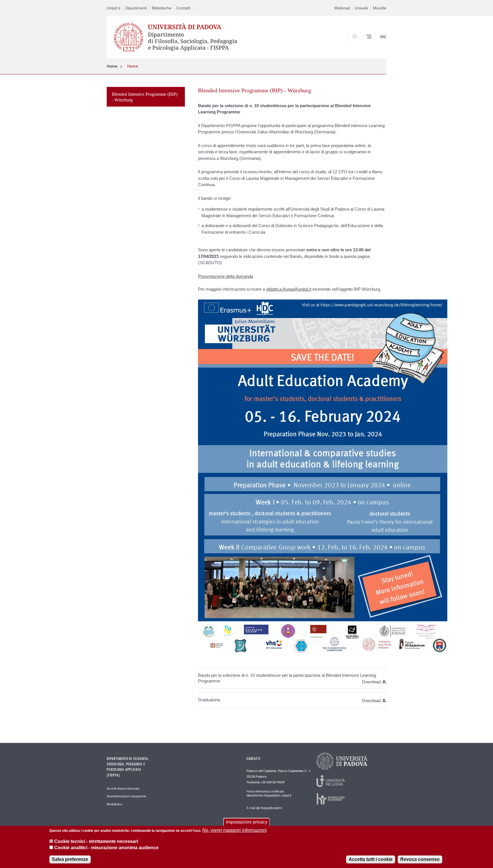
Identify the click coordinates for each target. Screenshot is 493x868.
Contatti (183, 8)
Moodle (379, 8)
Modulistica (114, 804)
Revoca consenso (420, 859)
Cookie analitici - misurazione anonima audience (106, 847)
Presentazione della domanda (225, 276)
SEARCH (376, 45)
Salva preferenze (70, 859)
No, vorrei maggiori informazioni (234, 830)
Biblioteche (161, 8)
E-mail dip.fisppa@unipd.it (264, 808)
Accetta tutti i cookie (371, 859)
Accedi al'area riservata (123, 788)
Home (112, 66)
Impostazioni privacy (246, 822)
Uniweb (361, 8)
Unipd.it (113, 8)
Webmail (342, 8)
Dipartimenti (136, 8)
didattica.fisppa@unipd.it (288, 289)
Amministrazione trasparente (126, 796)
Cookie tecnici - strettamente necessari (96, 841)
